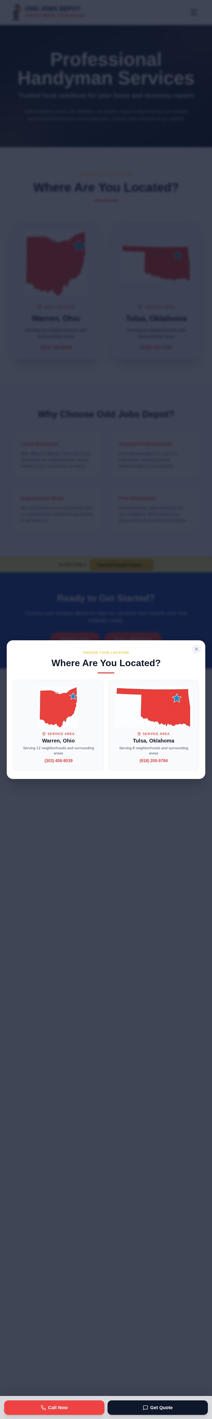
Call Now (58, 1407)
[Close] (196, 649)
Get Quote (161, 1407)
